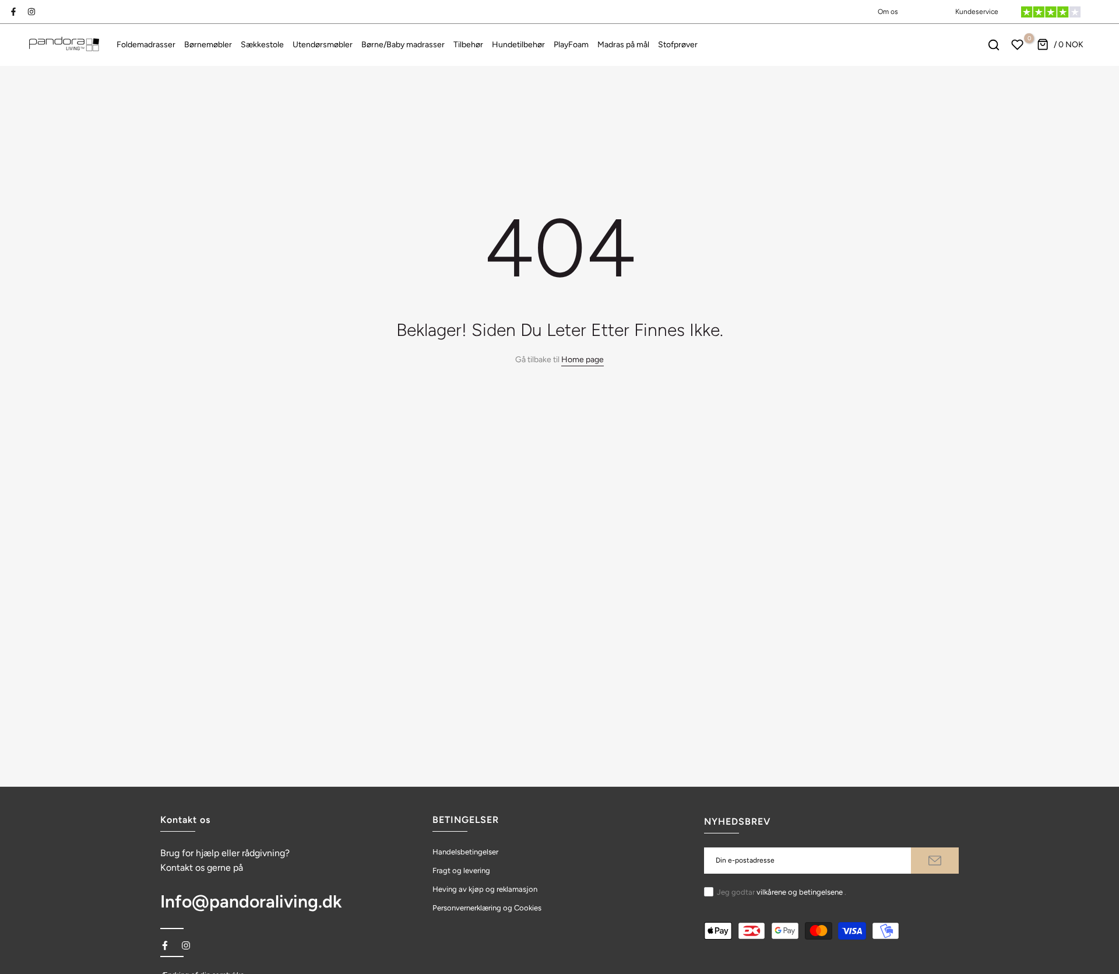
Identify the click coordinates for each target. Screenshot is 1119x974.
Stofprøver (678, 45)
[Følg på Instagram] (31, 11)
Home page (582, 360)
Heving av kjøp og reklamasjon (484, 889)
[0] (1017, 44)
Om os (888, 12)
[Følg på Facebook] (13, 11)
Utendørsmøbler (323, 45)
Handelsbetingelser (465, 851)
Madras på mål (623, 45)
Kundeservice (976, 12)
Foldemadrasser (146, 45)
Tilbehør (468, 45)
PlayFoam (571, 45)
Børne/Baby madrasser (403, 45)
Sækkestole (262, 45)
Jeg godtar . (781, 892)
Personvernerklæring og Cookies (486, 907)
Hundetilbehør (518, 45)
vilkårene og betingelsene (799, 892)
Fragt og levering (461, 870)
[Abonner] (935, 860)
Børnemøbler (208, 45)
